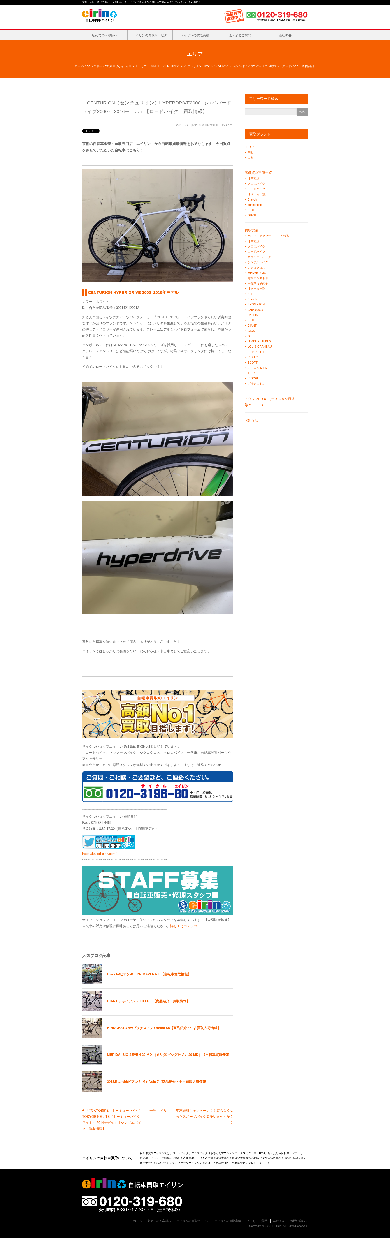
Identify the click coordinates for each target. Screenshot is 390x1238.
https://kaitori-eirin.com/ (99, 854)
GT (250, 336)
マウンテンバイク (259, 257)
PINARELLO (256, 352)
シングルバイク (258, 262)
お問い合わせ (299, 1221)
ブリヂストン (256, 383)
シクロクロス (256, 267)
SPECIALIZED (257, 368)
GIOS (251, 331)
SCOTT (253, 362)
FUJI (251, 210)
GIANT (252, 215)
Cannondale (255, 310)
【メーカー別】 (258, 194)
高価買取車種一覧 (258, 173)
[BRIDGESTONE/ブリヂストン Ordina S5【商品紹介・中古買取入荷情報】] (151, 1037)
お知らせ (251, 420)
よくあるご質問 (240, 35)
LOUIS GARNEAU (260, 346)
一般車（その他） (259, 283)
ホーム (137, 1221)
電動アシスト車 (258, 278)
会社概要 (285, 35)
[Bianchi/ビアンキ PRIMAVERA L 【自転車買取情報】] (136, 983)
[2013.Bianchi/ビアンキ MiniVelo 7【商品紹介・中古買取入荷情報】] (145, 1090)
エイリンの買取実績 (195, 35)
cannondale (255, 204)
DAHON (253, 315)
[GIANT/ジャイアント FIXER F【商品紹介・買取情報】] (136, 1010)
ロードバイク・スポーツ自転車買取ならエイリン (104, 66)
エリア (143, 66)
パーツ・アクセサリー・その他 (268, 236)
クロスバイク (256, 183)
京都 (201, 125)
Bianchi (252, 199)
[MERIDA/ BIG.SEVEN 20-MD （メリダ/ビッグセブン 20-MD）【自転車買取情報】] (157, 1064)
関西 (153, 66)
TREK (251, 373)
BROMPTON (256, 304)
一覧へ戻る (157, 1110)
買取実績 (209, 125)
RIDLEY (253, 357)
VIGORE (253, 378)
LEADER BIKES (259, 341)
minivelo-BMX (257, 273)
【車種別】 (255, 178)
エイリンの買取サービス (149, 35)
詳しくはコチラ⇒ (183, 926)
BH (250, 294)
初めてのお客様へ (104, 35)
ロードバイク (224, 125)
